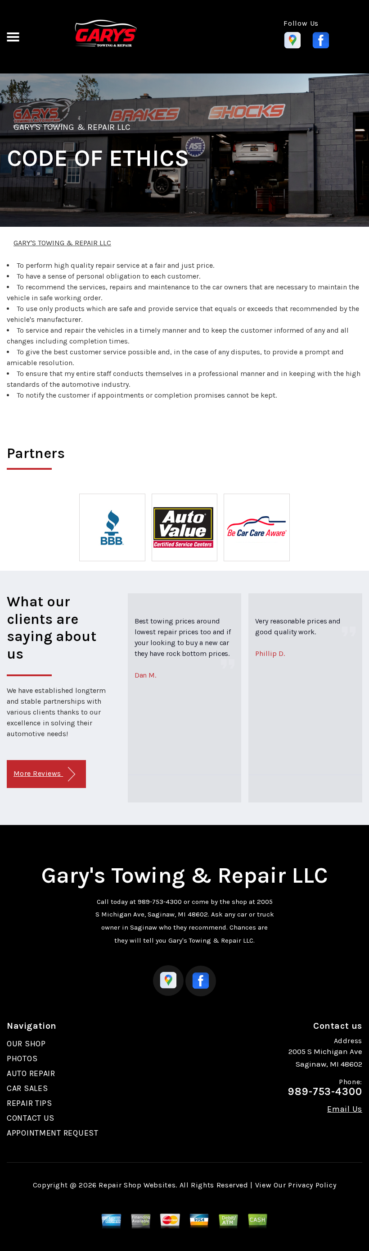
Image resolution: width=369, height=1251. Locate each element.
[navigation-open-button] (13, 36)
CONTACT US (30, 1118)
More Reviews (38, 773)
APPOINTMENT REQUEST (53, 1133)
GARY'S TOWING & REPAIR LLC (72, 127)
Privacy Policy (312, 1185)
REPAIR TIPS (29, 1103)
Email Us (344, 1109)
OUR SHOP (26, 1044)
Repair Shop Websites (137, 1185)
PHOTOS (22, 1058)
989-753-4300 (160, 902)
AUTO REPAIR (31, 1073)
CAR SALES (27, 1088)
